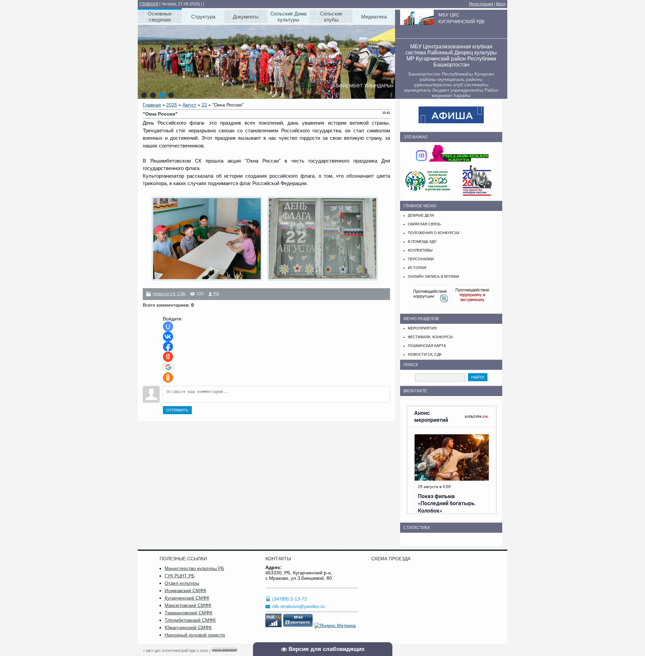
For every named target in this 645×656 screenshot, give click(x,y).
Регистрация (481, 4)
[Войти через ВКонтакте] (168, 337)
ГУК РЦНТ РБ (180, 575)
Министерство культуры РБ (194, 568)
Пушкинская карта (427, 346)
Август (189, 104)
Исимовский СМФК (185, 590)
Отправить (177, 410)
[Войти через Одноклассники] (168, 378)
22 (204, 104)
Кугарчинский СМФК (187, 598)
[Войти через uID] (168, 326)
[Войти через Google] (168, 367)
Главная (152, 104)
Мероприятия (422, 328)
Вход (501, 4)
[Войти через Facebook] (168, 347)
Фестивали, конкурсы (430, 337)
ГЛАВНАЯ (148, 4)
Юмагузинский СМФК (188, 627)
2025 (171, 104)
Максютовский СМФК (188, 605)
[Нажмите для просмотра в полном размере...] (209, 280)
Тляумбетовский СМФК (190, 620)
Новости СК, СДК (169, 294)
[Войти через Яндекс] (168, 357)
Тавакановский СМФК (188, 612)
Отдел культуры (182, 583)
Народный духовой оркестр (195, 635)
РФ (216, 294)
